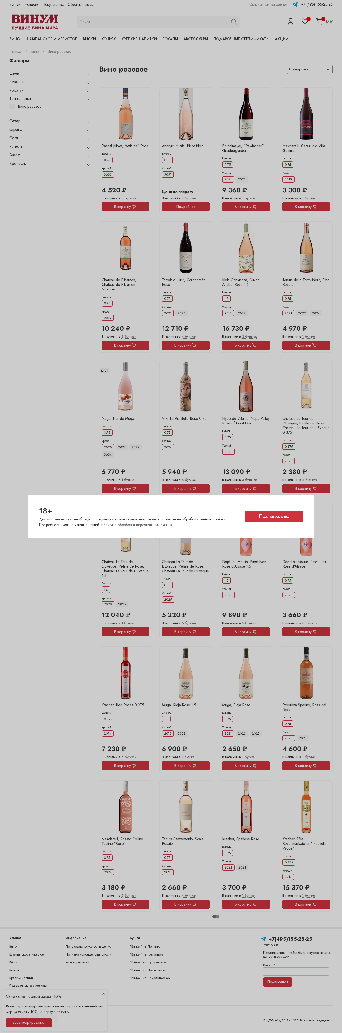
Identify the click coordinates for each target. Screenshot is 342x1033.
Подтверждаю (274, 516)
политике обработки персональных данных (137, 524)
